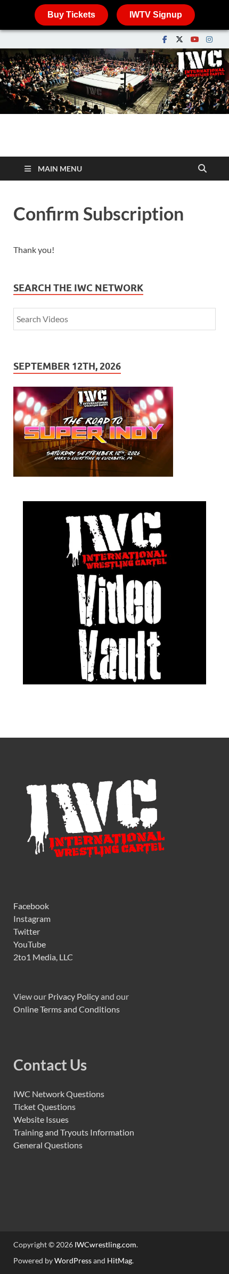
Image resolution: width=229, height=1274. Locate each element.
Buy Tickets (71, 14)
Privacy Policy (73, 996)
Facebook (31, 906)
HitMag (119, 1260)
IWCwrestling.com (105, 1244)
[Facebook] (164, 39)
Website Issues (41, 1119)
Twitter (26, 931)
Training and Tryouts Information (73, 1132)
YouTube (29, 944)
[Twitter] (179, 39)
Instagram (32, 918)
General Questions (48, 1145)
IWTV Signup (155, 14)
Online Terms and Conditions (66, 1009)
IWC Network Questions (58, 1094)
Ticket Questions (44, 1106)
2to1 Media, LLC (43, 957)
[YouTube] (194, 39)
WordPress (73, 1260)
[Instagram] (209, 39)
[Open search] (202, 169)
